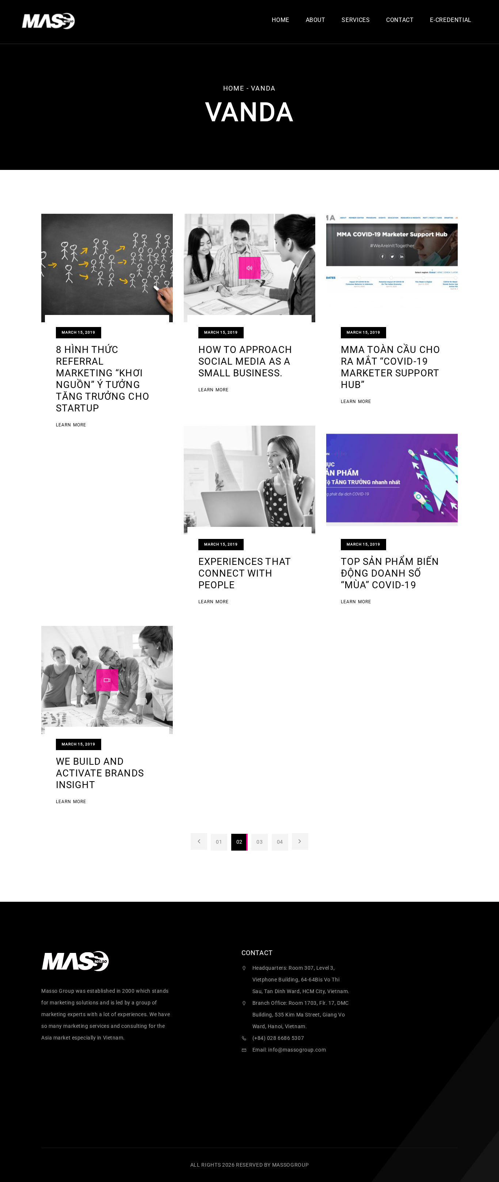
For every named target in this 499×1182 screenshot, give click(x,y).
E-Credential (451, 20)
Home (280, 20)
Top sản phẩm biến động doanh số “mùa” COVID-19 (390, 573)
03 (259, 842)
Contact (400, 20)
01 (219, 842)
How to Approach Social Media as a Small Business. (245, 361)
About (315, 20)
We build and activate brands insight (100, 773)
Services (356, 20)
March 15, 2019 (78, 332)
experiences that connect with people (244, 573)
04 (280, 842)
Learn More (71, 425)
